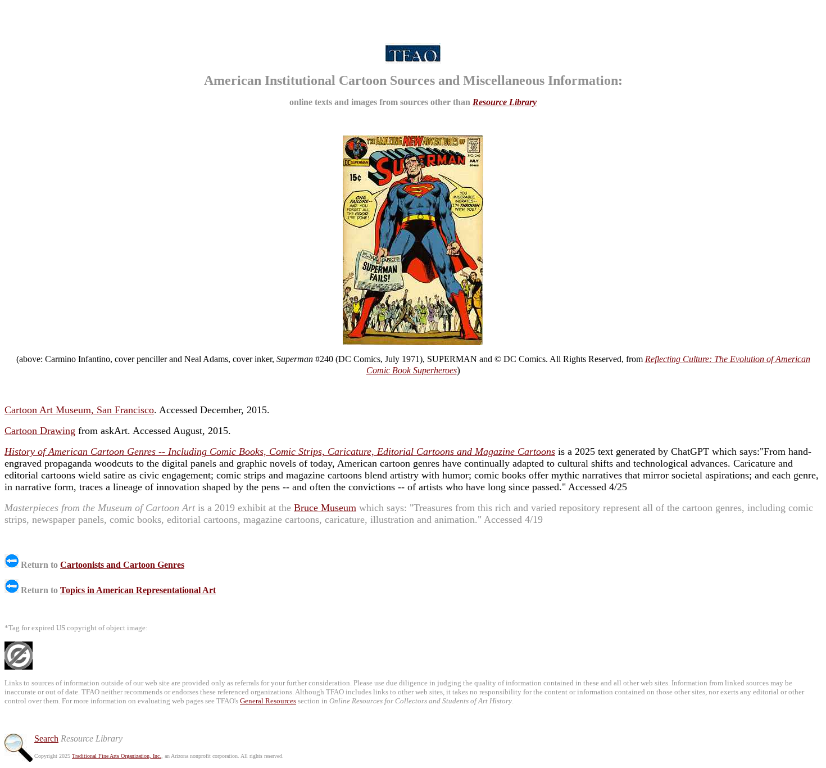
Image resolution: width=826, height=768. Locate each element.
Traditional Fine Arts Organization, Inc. (116, 756)
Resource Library (505, 102)
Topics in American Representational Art (138, 590)
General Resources (268, 701)
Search (46, 738)
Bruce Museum (325, 507)
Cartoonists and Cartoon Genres (122, 565)
